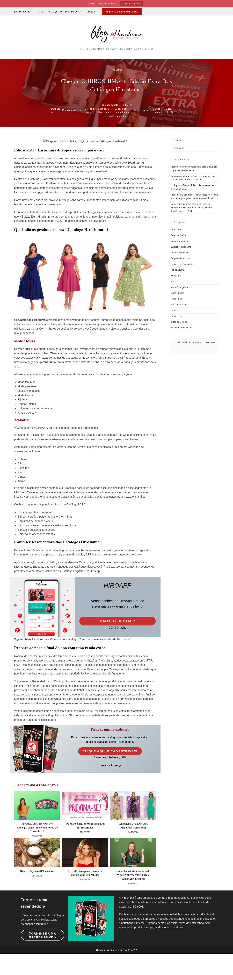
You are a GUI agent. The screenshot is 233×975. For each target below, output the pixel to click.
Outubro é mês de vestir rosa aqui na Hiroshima (85, 825)
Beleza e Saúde (89, 110)
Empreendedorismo (72, 110)
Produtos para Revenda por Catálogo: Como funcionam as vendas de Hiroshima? (82, 639)
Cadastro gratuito (131, 3)
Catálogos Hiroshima (103, 110)
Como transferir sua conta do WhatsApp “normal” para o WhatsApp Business (133, 875)
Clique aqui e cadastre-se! (110, 751)
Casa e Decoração (180, 241)
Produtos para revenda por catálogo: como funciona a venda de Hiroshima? (37, 827)
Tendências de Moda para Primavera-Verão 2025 (133, 825)
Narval (174, 310)
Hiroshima (116, 69)
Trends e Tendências (181, 327)
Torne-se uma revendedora (42, 935)
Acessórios (176, 229)
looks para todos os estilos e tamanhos (115, 353)
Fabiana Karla (177, 270)
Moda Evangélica (179, 287)
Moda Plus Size (171, 110)
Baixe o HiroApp (117, 621)
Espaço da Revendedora (122, 110)
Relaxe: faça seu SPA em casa (37, 871)
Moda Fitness (177, 293)
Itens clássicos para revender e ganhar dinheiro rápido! (85, 873)
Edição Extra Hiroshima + (37, 216)
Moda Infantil (158, 110)
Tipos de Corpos (179, 322)
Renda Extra (177, 316)
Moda (149, 110)
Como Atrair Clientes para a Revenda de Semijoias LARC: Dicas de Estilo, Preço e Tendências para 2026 (191, 207)
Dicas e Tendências (180, 252)
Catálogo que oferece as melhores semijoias (54, 492)
